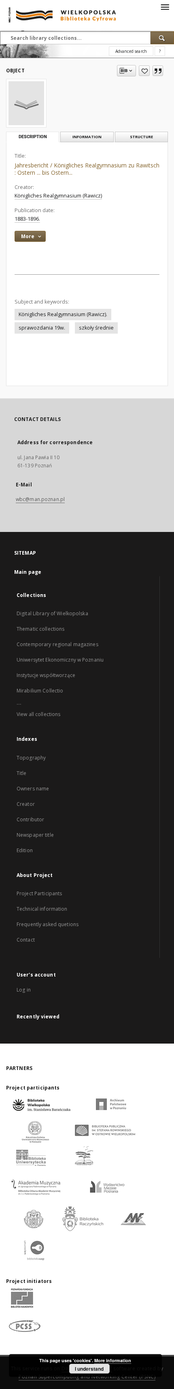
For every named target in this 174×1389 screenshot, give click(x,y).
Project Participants (39, 893)
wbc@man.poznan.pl (40, 499)
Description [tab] (33, 136)
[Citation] (158, 70)
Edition (25, 850)
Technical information (42, 908)
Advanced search (131, 51)
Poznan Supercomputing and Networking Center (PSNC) (87, 1376)
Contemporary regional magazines (57, 644)
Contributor (30, 819)
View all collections (38, 714)
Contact (26, 939)
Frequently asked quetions (48, 924)
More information (112, 1360)
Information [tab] (87, 136)
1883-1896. (27, 218)
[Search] (162, 37)
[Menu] (164, 6)
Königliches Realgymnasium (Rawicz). (63, 314)
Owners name (33, 788)
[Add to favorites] (144, 70)
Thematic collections (40, 628)
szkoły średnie (96, 327)
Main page (27, 572)
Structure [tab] (141, 136)
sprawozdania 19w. (42, 327)
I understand (89, 1368)
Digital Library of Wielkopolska (52, 613)
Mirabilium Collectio (40, 690)
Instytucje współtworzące (46, 675)
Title (22, 773)
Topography (31, 757)
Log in (24, 989)
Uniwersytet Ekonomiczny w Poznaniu (60, 659)
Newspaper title (35, 834)
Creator (26, 804)
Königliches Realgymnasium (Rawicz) (58, 195)
